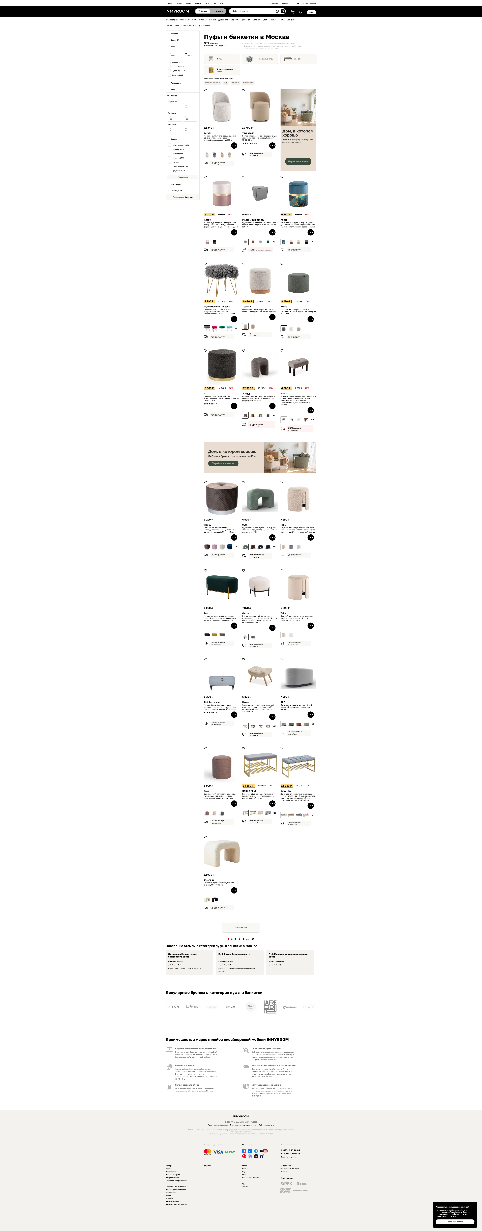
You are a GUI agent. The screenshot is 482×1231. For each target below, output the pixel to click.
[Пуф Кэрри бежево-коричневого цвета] (291, 242)
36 (253, 939)
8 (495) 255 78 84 (309, 3)
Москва (285, 3)
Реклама (284, 1172)
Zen (206, 613)
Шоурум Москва (172, 1201)
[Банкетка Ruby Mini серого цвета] (299, 815)
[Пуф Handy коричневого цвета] (306, 420)
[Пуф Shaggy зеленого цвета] (260, 415)
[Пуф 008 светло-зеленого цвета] (245, 547)
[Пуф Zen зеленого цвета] (207, 635)
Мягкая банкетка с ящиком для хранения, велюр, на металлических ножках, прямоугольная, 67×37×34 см (220, 707)
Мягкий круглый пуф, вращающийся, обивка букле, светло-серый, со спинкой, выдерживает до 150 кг (220, 138)
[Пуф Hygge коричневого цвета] (260, 726)
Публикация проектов (251, 1178)
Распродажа (172, 20)
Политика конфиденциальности (243, 1125)
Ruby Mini (286, 791)
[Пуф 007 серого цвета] (291, 724)
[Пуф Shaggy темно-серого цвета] (268, 415)
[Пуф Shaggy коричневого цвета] (253, 415)
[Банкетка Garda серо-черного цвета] (268, 813)
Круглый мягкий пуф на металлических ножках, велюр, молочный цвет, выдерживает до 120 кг (298, 618)
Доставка (169, 1169)
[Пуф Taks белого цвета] (291, 635)
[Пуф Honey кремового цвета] (222, 547)
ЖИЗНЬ (245, 1187)
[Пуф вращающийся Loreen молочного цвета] (230, 155)
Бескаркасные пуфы (264, 59)
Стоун (245, 613)
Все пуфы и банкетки (212, 82)
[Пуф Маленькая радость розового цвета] (260, 242)
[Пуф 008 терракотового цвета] (253, 547)
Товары (179, 3)
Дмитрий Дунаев (175, 961)
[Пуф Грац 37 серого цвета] (222, 813)
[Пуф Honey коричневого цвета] (207, 547)
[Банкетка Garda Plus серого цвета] (253, 813)
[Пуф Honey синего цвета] (230, 547)
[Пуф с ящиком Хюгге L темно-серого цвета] (284, 328)
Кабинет (234, 20)
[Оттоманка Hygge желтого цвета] (268, 726)
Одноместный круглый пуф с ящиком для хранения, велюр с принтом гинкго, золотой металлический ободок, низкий (298, 225)
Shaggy (246, 393)
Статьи (245, 1169)
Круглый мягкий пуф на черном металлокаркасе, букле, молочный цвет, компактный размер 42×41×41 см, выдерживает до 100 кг (259, 619)
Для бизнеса (171, 1192)
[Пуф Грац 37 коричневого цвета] (207, 813)
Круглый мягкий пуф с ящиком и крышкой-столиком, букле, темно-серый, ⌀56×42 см (298, 312)
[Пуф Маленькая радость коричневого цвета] (253, 242)
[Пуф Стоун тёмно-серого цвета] (253, 637)
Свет (265, 20)
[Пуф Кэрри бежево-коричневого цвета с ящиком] (299, 242)
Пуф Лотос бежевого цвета (234, 954)
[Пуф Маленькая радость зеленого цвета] (268, 242)
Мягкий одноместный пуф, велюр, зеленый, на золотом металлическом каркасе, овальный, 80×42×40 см (220, 618)
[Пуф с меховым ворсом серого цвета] (207, 328)
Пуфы (219, 59)
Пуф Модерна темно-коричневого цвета (288, 955)
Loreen (207, 133)
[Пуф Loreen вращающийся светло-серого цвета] (207, 155)
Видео (244, 1172)
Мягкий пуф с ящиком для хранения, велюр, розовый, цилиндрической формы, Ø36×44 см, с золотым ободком (221, 225)
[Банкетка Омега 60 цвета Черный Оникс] (215, 900)
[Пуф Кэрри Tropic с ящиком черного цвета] (215, 242)
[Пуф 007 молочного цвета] (284, 724)
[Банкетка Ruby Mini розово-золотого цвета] (306, 815)
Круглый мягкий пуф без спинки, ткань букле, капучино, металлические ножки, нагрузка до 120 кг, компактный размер (298, 530)
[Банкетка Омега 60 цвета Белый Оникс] (207, 900)
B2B (221, 3)
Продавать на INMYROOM (176, 1187)
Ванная (212, 20)
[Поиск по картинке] (277, 11)
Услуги (188, 3)
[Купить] (234, 145)
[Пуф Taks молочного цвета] (284, 635)
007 (283, 702)
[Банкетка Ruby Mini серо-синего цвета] (284, 815)
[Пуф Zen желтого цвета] (215, 635)
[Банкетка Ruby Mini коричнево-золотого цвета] (291, 815)
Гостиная (202, 20)
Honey (207, 525)
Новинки (169, 1198)
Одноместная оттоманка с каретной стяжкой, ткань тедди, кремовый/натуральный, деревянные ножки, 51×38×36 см (258, 708)
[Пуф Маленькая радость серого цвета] (245, 242)
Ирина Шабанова (276, 961)
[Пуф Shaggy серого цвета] (245, 415)
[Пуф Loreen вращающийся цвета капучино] (222, 155)
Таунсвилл (248, 133)
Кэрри (207, 219)
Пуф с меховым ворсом (217, 306)
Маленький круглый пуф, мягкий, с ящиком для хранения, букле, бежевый (259, 311)
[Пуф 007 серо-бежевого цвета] (306, 724)
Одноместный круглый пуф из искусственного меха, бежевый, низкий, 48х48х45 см (221, 398)
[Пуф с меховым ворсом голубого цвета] (230, 328)
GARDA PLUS (249, 791)
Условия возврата (173, 1175)
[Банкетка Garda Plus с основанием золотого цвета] (245, 813)
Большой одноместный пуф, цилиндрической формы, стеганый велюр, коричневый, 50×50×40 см (219, 530)
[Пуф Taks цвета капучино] (284, 547)
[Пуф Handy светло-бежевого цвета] (299, 420)
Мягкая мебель (277, 20)
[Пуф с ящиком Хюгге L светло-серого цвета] (299, 328)
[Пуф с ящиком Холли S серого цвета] (253, 326)
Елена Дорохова (225, 961)
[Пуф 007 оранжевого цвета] (299, 724)
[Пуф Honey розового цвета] (215, 547)
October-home (212, 702)
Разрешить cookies (455, 1222)
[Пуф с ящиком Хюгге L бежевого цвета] (291, 328)
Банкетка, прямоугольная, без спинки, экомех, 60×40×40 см (221, 884)
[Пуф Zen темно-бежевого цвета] (222, 635)
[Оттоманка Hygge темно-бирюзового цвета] (253, 726)
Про (214, 3)
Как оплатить (171, 1172)
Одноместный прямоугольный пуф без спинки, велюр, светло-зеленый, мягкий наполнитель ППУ (259, 530)
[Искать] (283, 11)
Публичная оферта (266, 1125)
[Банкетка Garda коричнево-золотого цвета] (260, 813)
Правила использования (218, 1125)
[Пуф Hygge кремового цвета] (245, 726)
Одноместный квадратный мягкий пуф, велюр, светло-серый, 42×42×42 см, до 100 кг (259, 225)
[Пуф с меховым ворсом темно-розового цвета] (215, 328)
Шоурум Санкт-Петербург (176, 1204)
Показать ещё (241, 928)
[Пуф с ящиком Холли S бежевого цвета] (245, 326)
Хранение (290, 20)
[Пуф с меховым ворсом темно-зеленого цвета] (222, 328)
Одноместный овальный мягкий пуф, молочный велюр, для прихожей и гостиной (297, 707)
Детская (256, 20)
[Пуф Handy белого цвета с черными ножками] (291, 420)
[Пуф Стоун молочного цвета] (245, 637)
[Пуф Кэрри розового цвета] (207, 242)
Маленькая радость (253, 219)
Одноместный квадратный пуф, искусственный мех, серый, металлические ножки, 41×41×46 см (219, 312)
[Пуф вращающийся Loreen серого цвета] (215, 155)
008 (244, 525)
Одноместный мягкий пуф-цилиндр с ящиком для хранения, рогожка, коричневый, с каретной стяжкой (220, 796)
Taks (283, 525)
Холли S (247, 306)
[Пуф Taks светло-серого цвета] (299, 547)
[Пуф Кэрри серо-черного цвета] (306, 242)
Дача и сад (223, 20)
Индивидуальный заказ (225, 70)
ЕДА (244, 1184)
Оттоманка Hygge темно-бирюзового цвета (182, 955)
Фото (207, 3)
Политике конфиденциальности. (453, 1213)
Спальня (192, 20)
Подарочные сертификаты (176, 1181)
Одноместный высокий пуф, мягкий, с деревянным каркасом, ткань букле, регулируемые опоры (258, 398)
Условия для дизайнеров (176, 1190)
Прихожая (245, 20)
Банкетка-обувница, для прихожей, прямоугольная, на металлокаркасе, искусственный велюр (258, 796)
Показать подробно (289, 1157)
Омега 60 (209, 880)
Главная (169, 3)
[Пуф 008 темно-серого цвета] (260, 547)
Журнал (198, 3)
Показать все (183, 177)
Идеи (244, 1165)
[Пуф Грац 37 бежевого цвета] (215, 813)
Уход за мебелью (172, 1178)
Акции (168, 1195)
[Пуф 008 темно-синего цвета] (268, 547)
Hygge (245, 702)
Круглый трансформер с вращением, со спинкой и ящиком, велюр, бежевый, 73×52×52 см (259, 138)
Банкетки (298, 59)
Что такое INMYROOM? (290, 1169)
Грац (206, 791)
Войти (311, 12)
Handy (284, 393)
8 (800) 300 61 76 (290, 1153)
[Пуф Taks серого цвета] (291, 547)
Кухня (183, 20)
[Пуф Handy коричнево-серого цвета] (284, 420)
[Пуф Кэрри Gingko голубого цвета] (284, 242)
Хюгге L (285, 306)
